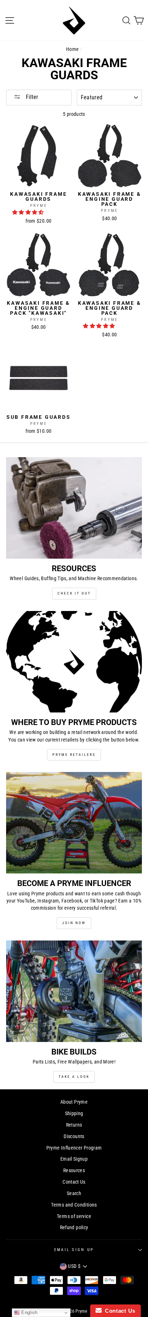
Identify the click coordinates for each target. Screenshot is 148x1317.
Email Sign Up (74, 1249)
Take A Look (74, 1077)
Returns (74, 1125)
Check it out (74, 593)
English (29, 1312)
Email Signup (74, 1159)
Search (74, 1193)
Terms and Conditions (74, 1205)
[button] (28, 212)
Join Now (74, 923)
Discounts (74, 1136)
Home (72, 49)
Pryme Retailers (74, 755)
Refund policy (74, 1227)
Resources (74, 1170)
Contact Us (74, 1182)
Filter (31, 97)
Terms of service (74, 1216)
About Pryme (74, 1102)
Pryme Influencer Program (74, 1148)
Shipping (74, 1113)
